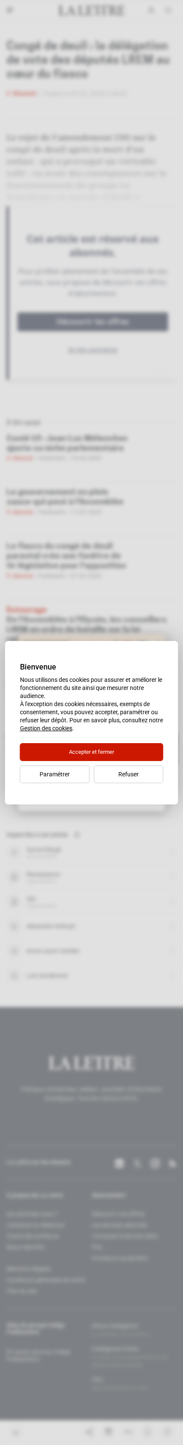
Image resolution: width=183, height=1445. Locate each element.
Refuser (128, 774)
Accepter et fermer (91, 752)
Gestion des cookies (46, 728)
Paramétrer (55, 774)
